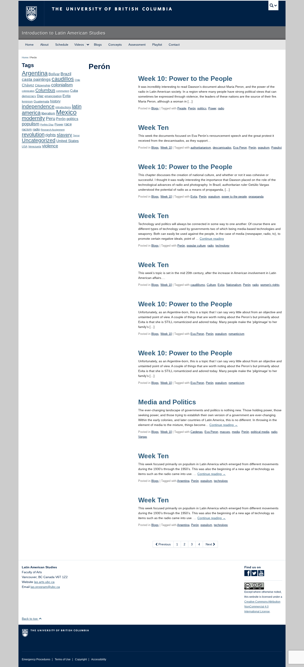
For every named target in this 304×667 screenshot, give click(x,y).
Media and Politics (167, 402)
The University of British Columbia (31, 13)
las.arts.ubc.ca (44, 582)
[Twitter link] (254, 574)
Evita (67, 96)
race (68, 124)
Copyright (81, 659)
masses (225, 432)
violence (50, 145)
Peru (50, 118)
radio (36, 129)
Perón (61, 119)
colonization (28, 91)
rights (50, 135)
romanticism (236, 334)
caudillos (63, 79)
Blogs (98, 44)
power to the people (234, 196)
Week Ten (153, 127)
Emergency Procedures (36, 659)
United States (67, 141)
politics (72, 119)
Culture (211, 284)
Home (29, 44)
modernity (33, 118)
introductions (63, 107)
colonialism (62, 84)
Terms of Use (63, 659)
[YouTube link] (261, 574)
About (44, 44)
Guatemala (41, 101)
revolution (33, 134)
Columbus (45, 90)
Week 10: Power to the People (185, 78)
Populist (276, 147)
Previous (164, 544)
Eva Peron (240, 147)
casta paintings (36, 79)
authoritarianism (201, 147)
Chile (77, 80)
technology (222, 245)
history (55, 101)
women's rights (270, 284)
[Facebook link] (247, 574)
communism (62, 91)
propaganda (256, 196)
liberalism (48, 113)
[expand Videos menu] (88, 44)
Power (59, 124)
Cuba (74, 90)
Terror (76, 135)
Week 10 (166, 147)
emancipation (53, 96)
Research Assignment (53, 129)
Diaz (40, 96)
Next (209, 544)
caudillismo (198, 284)
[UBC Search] (273, 5)
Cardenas (197, 432)
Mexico (66, 112)
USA (24, 146)
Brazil (66, 74)
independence (38, 106)
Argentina (35, 73)
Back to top (30, 618)
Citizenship (42, 85)
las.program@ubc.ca (45, 587)
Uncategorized (38, 140)
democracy (29, 96)
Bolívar (54, 74)
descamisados (222, 147)
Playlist (157, 44)
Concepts (115, 44)
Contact (174, 44)
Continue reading (212, 238)
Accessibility (98, 659)
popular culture (196, 245)
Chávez (28, 85)
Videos (79, 44)
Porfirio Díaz (47, 124)
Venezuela (34, 146)
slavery (64, 134)
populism (30, 123)
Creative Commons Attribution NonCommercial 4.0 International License (262, 606)
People (181, 108)
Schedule (61, 44)
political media (260, 432)
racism (27, 129)
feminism (27, 101)
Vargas (142, 436)
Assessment (137, 44)
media (236, 432)
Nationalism (233, 284)
